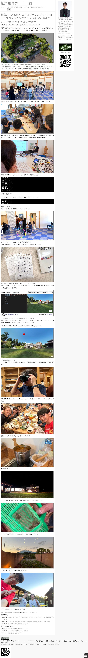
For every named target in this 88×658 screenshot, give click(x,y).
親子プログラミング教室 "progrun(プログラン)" (18, 630)
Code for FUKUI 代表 (63, 19)
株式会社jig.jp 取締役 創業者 (65, 18)
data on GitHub (41, 64)
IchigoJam (32, 7)
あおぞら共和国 (17, 66)
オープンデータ (25, 7)
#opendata (30, 25)
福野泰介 (7, 612)
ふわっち (62, 37)
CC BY (3, 644)
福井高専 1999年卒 (66, 29)
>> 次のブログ (34, 612)
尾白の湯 (23, 570)
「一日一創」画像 (51, 644)
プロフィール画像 (40, 644)
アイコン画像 (30, 644)
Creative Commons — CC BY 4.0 (25, 641)
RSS (58, 644)
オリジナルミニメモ (17, 286)
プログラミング (42, 7)
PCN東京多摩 (4, 30)
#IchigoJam (16, 25)
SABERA (13, 7)
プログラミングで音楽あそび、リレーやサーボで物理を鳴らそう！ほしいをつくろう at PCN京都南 (29, 621)
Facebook (60, 33)
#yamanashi (36, 25)
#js (20, 25)
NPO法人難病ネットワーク (20, 28)
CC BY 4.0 (3, 612)
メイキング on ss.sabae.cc (25, 322)
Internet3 (18, 7)
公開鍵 (18, 612)
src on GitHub (30, 318)
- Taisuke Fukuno (12, 644)
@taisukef (23, 612)
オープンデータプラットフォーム (65, 39)
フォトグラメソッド (7, 68)
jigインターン (4, 7)
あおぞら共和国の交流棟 (7, 101)
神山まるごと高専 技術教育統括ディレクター (65, 28)
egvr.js (20, 325)
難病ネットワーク (43, 399)
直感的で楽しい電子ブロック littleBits (15, 633)
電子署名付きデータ (13, 612)
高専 (9, 7)
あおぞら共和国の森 (25, 534)
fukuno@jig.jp (69, 33)
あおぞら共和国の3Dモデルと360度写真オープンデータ (16, 320)
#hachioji (24, 25)
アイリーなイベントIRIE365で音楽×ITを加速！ (17, 628)
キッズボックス (37, 500)
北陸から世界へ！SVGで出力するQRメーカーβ (18, 623)
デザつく (27, 286)
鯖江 (36, 7)
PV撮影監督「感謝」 (63, 31)
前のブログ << (28, 612)
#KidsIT (11, 25)
